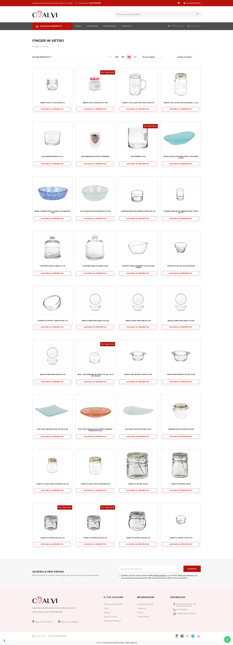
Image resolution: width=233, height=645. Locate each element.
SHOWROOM (109, 26)
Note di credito (110, 617)
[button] (52, 26)
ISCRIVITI (192, 569)
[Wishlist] (179, 3)
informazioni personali (113, 604)
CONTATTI (127, 26)
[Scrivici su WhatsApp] (227, 639)
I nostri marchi (143, 617)
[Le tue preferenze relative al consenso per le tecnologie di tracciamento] (4, 640)
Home (78, 26)
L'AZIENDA (92, 26)
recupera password (112, 621)
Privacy (140, 612)
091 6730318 (181, 610)
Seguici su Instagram (69, 622)
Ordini (106, 608)
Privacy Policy (159, 575)
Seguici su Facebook (43, 622)
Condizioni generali (145, 604)
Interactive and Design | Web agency (120, 643)
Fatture (107, 612)
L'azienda (141, 608)
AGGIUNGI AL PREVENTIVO (52, 109)
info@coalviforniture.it (186, 613)
